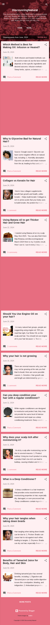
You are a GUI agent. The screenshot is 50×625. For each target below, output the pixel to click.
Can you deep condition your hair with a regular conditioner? (21, 396)
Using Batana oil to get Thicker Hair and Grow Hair (21, 221)
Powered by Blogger (26, 611)
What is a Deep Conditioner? (19, 479)
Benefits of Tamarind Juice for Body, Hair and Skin (20, 561)
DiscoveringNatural (25, 10)
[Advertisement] (25, 108)
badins (30, 615)
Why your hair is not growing (20, 356)
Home (19, 28)
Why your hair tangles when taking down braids (19, 519)
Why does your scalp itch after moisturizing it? (20, 438)
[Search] (46, 5)
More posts (25, 602)
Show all (42, 37)
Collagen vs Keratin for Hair (19, 180)
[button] (45, 45)
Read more (41, 77)
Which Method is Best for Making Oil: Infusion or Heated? (21, 46)
